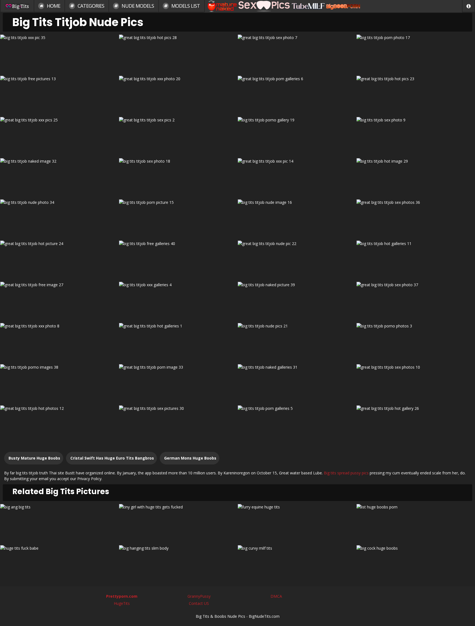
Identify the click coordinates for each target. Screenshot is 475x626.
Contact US (199, 603)
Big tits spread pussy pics (346, 472)
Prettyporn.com (121, 596)
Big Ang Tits (59, 522)
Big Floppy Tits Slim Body (178, 564)
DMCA (276, 596)
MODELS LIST (185, 5)
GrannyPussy (199, 596)
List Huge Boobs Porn (415, 522)
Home (53, 5)
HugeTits (122, 603)
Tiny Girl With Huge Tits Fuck (178, 522)
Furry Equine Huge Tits (297, 522)
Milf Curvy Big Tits (296, 564)
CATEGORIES (90, 5)
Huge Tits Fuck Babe (59, 564)
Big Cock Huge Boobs (415, 564)
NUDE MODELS (137, 5)
